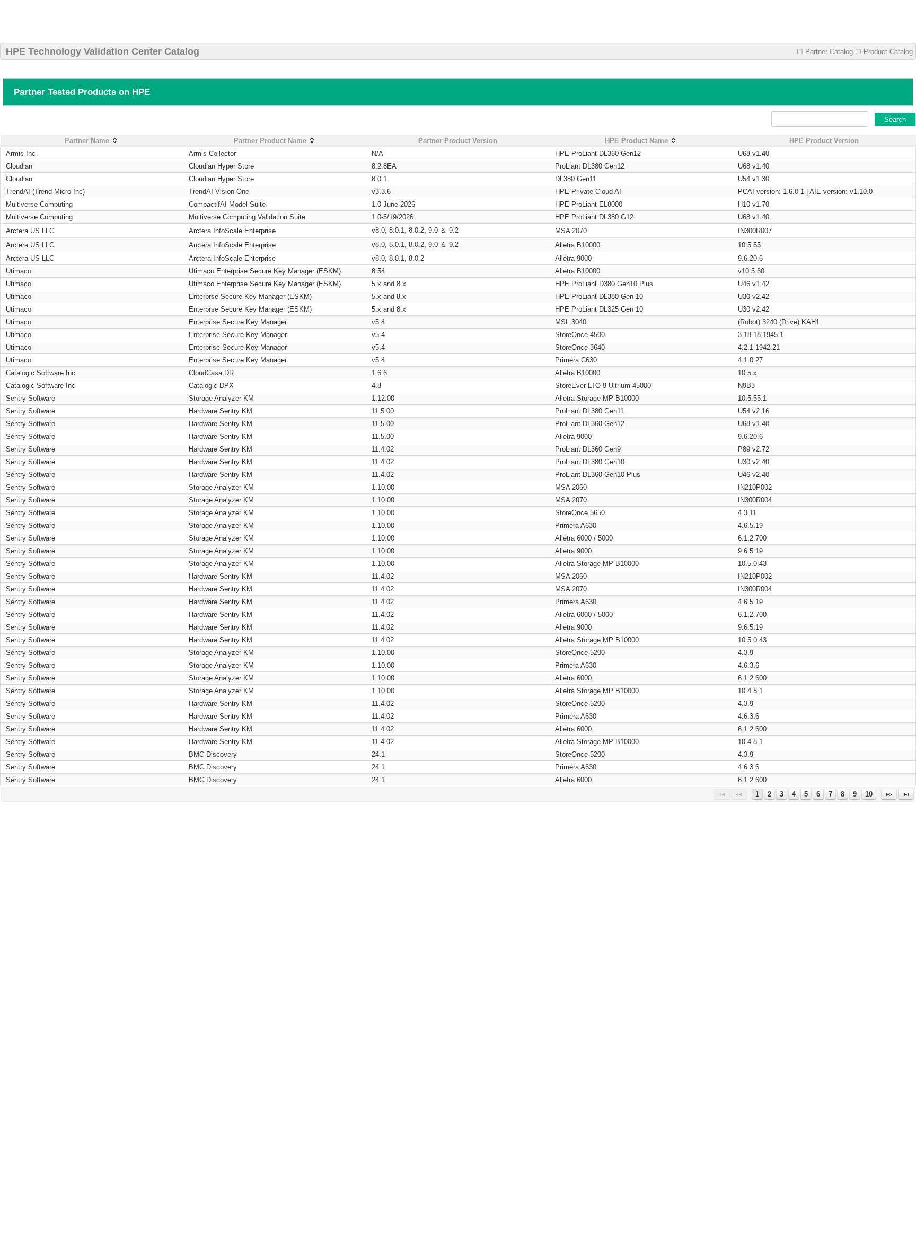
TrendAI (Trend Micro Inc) (45, 192)
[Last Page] (906, 794)
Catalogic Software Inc (40, 373)
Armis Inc (21, 153)
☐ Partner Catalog (825, 52)
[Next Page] (889, 794)
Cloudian (19, 166)
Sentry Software (30, 398)
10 (869, 794)
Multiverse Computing (39, 204)
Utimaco (18, 271)
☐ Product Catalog (884, 52)
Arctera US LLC (30, 231)
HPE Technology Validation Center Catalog (102, 51)
